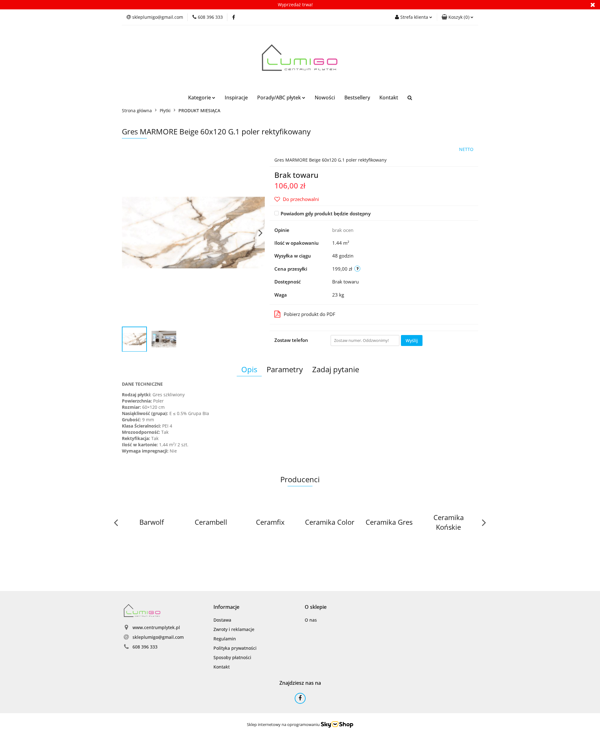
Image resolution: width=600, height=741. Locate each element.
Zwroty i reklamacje (233, 629)
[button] (457, 17)
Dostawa (222, 620)
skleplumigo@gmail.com (158, 637)
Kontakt (388, 97)
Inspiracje (236, 97)
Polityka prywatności (235, 648)
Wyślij (412, 340)
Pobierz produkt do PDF (309, 314)
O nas (311, 620)
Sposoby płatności (232, 657)
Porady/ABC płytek (279, 97)
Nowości (325, 97)
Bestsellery (357, 97)
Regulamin (224, 639)
